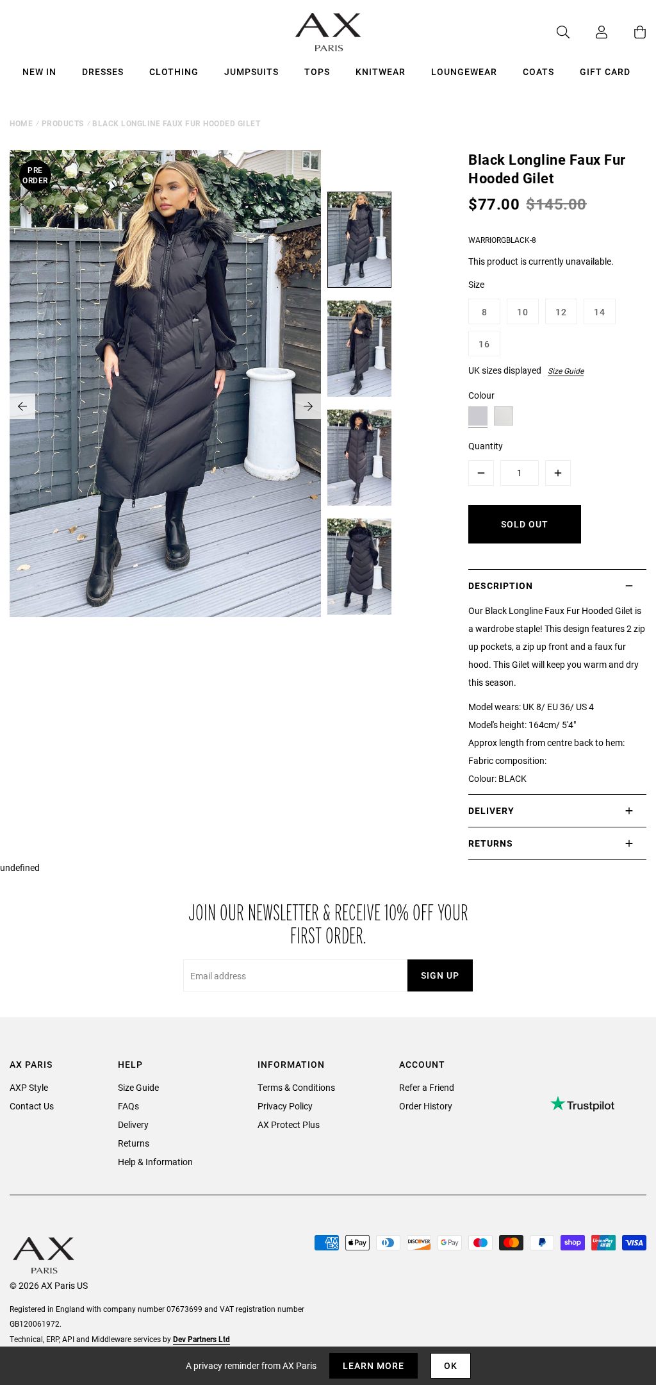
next (308, 406)
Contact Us (32, 1106)
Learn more (373, 1365)
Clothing (174, 71)
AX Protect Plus (289, 1124)
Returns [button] (490, 843)
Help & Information (155, 1162)
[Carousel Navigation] (165, 406)
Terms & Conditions (296, 1087)
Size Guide (566, 370)
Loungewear (464, 71)
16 (484, 344)
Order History (425, 1106)
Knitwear (381, 71)
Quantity (485, 446)
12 (561, 312)
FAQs (128, 1106)
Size (476, 284)
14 (599, 312)
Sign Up (440, 975)
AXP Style (29, 1087)
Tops (317, 71)
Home (21, 123)
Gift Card (605, 71)
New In (39, 71)
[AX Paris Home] (328, 32)
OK (450, 1365)
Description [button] (500, 585)
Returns (133, 1143)
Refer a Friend (426, 1087)
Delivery (133, 1124)
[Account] (589, 32)
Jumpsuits (251, 71)
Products (63, 123)
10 (523, 312)
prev (22, 406)
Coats (538, 71)
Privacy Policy (285, 1106)
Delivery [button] (491, 810)
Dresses (103, 71)
